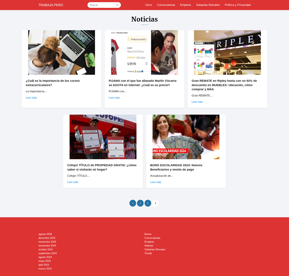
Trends (148, 253)
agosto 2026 (45, 234)
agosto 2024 (45, 257)
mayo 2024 (44, 260)
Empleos (185, 5)
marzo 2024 (45, 268)
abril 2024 (43, 264)
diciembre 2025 (46, 237)
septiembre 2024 (47, 253)
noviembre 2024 (47, 245)
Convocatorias (166, 5)
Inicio (148, 5)
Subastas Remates (208, 5)
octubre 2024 (45, 249)
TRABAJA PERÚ (50, 5)
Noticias (148, 245)
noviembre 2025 (47, 241)
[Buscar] (117, 5)
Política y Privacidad (238, 5)
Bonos (148, 234)
